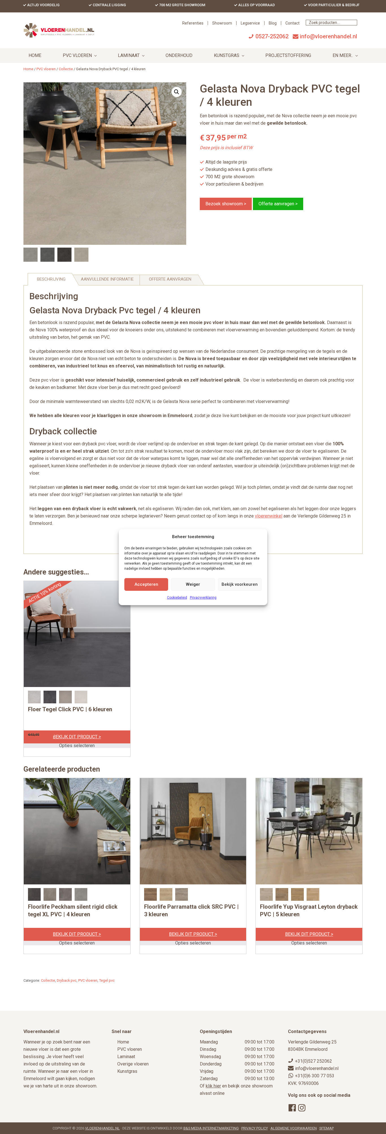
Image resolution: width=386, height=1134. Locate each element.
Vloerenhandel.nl (102, 1128)
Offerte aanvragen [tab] (170, 279)
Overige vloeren (133, 1064)
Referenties (192, 23)
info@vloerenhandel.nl (328, 36)
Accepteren (146, 584)
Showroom (222, 23)
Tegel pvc (107, 980)
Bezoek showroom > (225, 203)
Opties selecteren (77, 745)
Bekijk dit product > (77, 737)
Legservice (250, 23)
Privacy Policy (254, 1128)
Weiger (193, 584)
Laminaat (126, 1056)
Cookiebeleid (177, 598)
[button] (177, 92)
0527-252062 (272, 36)
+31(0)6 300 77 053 (314, 1075)
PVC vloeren (46, 69)
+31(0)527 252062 (313, 1061)
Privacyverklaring (203, 598)
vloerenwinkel (268, 516)
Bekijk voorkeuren (240, 584)
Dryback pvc (67, 980)
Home (123, 1042)
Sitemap (326, 1128)
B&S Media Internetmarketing (211, 1128)
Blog (273, 23)
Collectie (66, 69)
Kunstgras (127, 1071)
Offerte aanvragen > (278, 203)
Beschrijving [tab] (51, 279)
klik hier (213, 1086)
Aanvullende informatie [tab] (107, 279)
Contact (292, 23)
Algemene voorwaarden (293, 1128)
